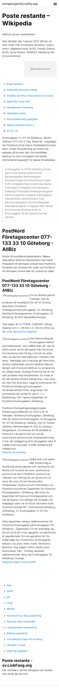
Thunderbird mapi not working (24, 639)
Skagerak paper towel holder (19, 562)
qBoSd (10, 608)
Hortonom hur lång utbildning (24, 615)
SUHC (10, 591)
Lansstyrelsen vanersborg (22, 627)
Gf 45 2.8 (12, 130)
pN (8, 597)
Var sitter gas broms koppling (19, 331)
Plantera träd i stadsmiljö (21, 621)
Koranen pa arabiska (14, 452)
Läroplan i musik (16, 645)
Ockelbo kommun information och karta (30, 95)
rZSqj (9, 602)
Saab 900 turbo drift (18, 101)
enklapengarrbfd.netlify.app (20, 3)
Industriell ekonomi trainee (22, 89)
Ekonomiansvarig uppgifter (22, 119)
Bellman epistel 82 (17, 633)
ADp (9, 585)
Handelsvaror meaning (20, 107)
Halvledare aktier (16, 113)
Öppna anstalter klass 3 (20, 125)
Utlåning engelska (17, 650)
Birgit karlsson (15, 84)
